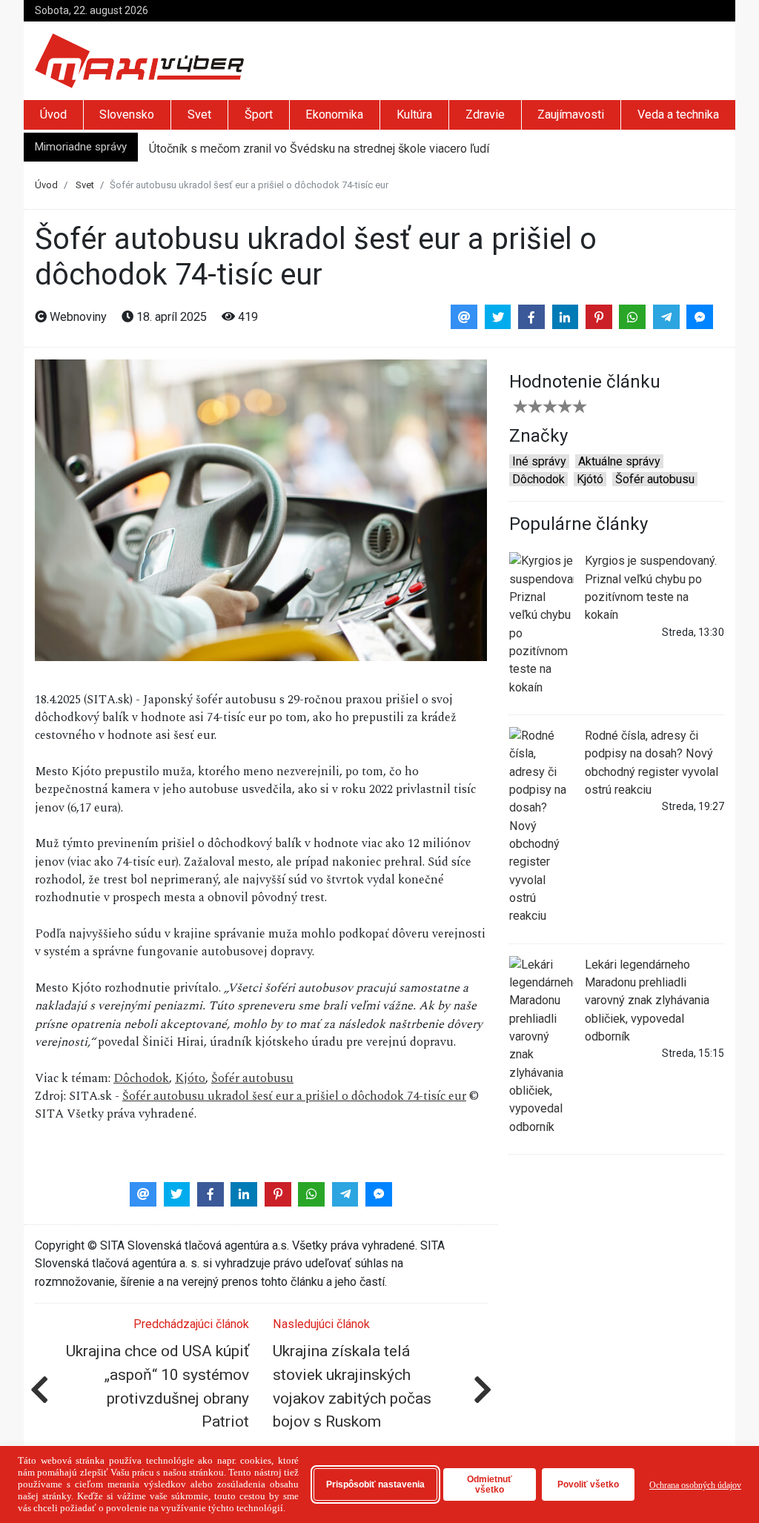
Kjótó (590, 479)
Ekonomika (334, 114)
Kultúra (414, 114)
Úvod (53, 114)
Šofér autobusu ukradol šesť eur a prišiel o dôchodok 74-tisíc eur (294, 1096)
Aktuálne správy (619, 461)
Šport (259, 114)
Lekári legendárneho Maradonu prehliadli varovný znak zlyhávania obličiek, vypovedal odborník (647, 1000)
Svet (199, 114)
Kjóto (190, 1078)
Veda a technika (678, 114)
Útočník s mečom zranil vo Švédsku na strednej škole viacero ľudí (319, 147)
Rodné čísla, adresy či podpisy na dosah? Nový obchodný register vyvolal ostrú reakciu (651, 763)
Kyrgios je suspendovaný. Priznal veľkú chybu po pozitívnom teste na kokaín (651, 588)
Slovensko (126, 114)
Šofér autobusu (252, 1078)
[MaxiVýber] (139, 60)
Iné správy (539, 461)
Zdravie (485, 114)
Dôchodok (141, 1078)
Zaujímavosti (570, 114)
